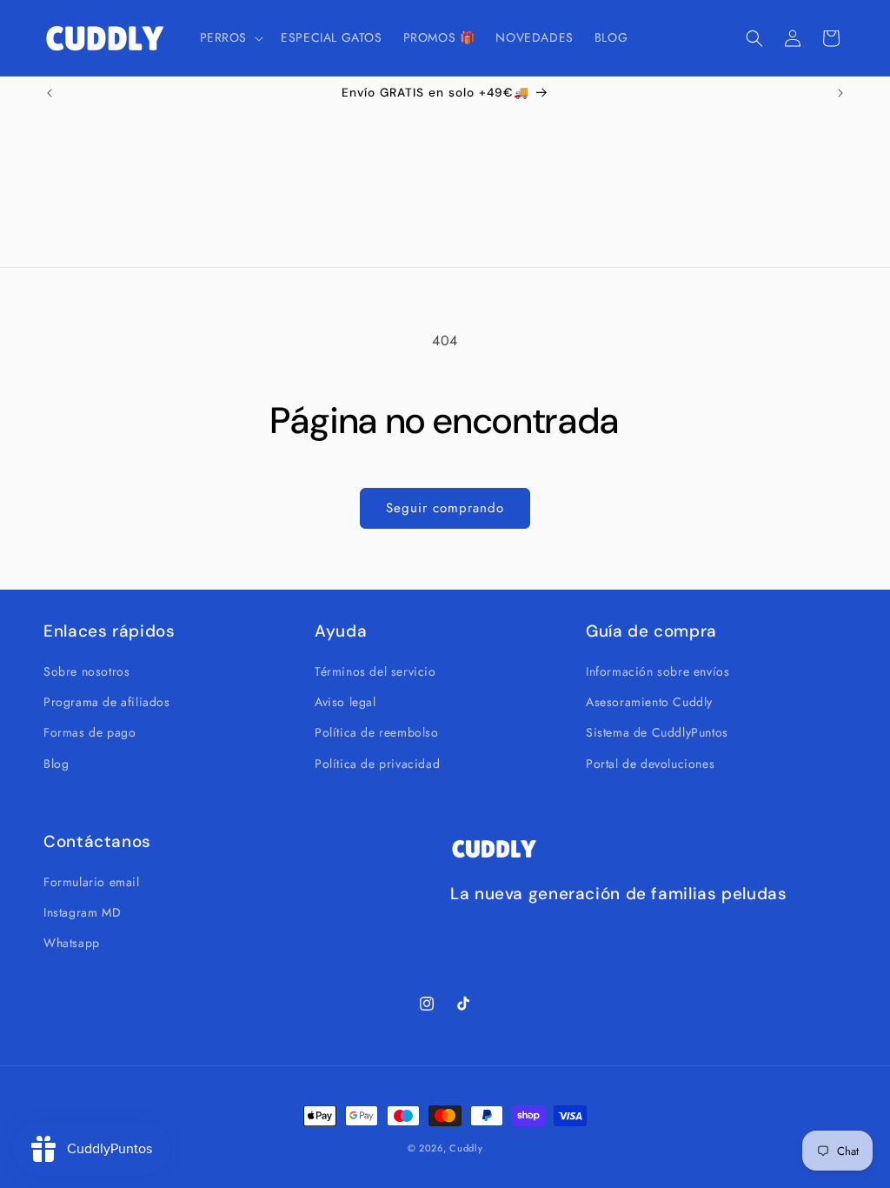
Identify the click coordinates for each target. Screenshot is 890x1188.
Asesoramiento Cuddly (649, 702)
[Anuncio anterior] (49, 93)
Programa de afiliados (106, 702)
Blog (56, 763)
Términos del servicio (375, 671)
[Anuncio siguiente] (840, 93)
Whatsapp (71, 942)
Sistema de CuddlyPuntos (657, 732)
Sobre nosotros (86, 671)
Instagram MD (82, 912)
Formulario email (91, 882)
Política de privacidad (377, 763)
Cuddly (465, 1148)
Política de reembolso (377, 732)
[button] (230, 37)
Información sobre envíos (657, 671)
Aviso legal (345, 702)
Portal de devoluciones (650, 763)
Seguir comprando (445, 507)
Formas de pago (89, 732)
